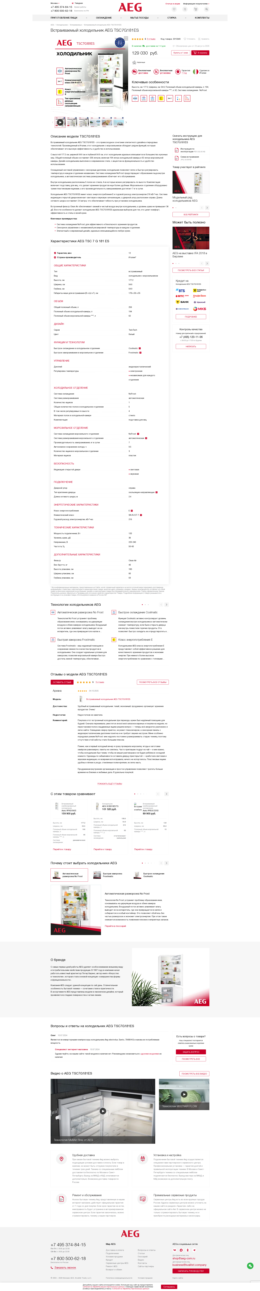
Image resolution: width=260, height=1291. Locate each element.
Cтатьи (141, 1253)
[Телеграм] (194, 1250)
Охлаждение (104, 18)
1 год (184, 73)
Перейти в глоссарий (115, 926)
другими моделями (150, 1054)
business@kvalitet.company (190, 1264)
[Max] (181, 1250)
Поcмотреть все (191, 1059)
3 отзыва (151, 39)
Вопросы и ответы (146, 1250)
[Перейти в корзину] (196, 9)
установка (165, 73)
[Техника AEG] (130, 7)
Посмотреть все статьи (191, 270)
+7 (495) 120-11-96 (191, 336)
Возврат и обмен (114, 1270)
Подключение (112, 1253)
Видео (141, 1260)
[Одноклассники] (188, 1250)
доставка (143, 73)
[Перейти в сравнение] (185, 9)
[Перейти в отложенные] (174, 9)
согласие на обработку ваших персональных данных (103, 1287)
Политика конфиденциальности (119, 1278)
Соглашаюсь (169, 1287)
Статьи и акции (172, 4)
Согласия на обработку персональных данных (130, 1289)
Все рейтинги (191, 215)
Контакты (142, 1263)
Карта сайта (178, 1278)
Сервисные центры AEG (117, 1263)
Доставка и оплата (115, 1250)
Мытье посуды (139, 18)
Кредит (109, 1260)
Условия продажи (114, 1257)
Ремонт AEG (111, 1266)
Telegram (79, 3)
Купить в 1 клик (181, 53)
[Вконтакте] (175, 1250)
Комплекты (202, 18)
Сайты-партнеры (146, 1266)
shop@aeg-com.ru (184, 1258)
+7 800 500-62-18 (61, 10)
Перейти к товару (62, 849)
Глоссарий (142, 1257)
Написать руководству (191, 1271)
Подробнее (191, 317)
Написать (191, 346)
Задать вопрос (191, 1052)
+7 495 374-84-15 (61, 7)
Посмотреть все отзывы (152, 682)
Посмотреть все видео (194, 1074)
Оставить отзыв (62, 682)
